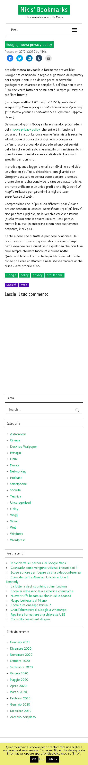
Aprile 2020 (18, 686)
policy (25, 275)
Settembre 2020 (21, 667)
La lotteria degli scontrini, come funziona (39, 586)
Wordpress (18, 540)
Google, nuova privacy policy (29, 44)
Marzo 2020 (18, 692)
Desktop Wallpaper (23, 447)
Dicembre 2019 (20, 711)
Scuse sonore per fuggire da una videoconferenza (46, 572)
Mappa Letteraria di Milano (29, 600)
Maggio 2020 (19, 680)
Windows (16, 534)
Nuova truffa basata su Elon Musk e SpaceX (41, 596)
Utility (14, 509)
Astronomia (18, 434)
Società (11, 285)
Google (11, 275)
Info (42, 759)
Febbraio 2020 (20, 698)
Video (14, 521)
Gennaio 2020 (20, 704)
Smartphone (18, 484)
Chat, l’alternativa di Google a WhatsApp (38, 610)
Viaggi (14, 515)
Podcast (16, 478)
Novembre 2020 (21, 655)
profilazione (55, 275)
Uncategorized (20, 502)
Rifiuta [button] (53, 759)
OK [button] (34, 759)
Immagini (15, 453)
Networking (18, 471)
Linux (13, 459)
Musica (14, 465)
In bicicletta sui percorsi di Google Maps (38, 563)
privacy (38, 275)
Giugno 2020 (19, 673)
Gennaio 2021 (20, 642)
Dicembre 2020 (20, 648)
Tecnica (15, 496)
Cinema (15, 440)
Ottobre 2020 (20, 661)
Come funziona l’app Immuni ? (31, 605)
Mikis (43, 52)
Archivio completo (23, 717)
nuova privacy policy (26, 129)
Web (24, 285)
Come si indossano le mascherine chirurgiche (42, 591)
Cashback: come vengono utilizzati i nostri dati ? (44, 568)
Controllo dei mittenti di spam (31, 619)
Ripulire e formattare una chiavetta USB (38, 614)
